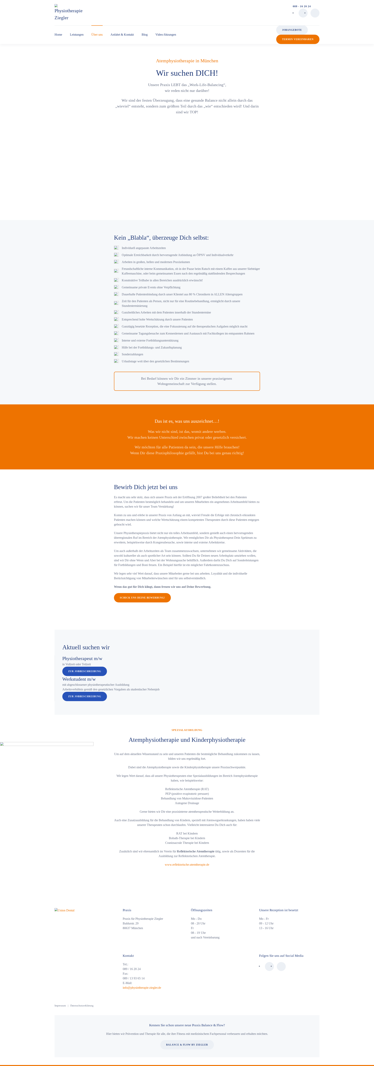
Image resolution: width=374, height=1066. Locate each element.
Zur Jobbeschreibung (84, 671)
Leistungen (77, 34)
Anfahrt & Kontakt (122, 34)
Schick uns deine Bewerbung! (142, 597)
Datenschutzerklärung (82, 1005)
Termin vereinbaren (298, 39)
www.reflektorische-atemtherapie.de (187, 864)
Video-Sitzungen (165, 34)
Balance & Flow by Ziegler (187, 1044)
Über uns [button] (97, 34)
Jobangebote (292, 30)
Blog (145, 34)
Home (58, 34)
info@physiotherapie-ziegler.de (142, 987)
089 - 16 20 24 (302, 6)
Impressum (60, 1005)
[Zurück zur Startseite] (68, 12)
